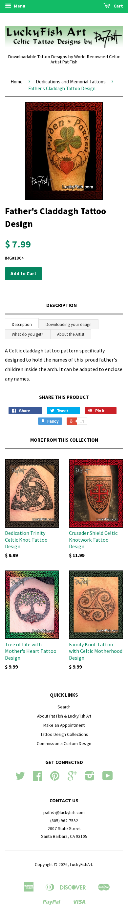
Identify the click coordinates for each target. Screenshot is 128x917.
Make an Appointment (64, 725)
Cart (118, 6)
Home (17, 81)
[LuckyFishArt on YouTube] (107, 778)
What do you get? (27, 334)
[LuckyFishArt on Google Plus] (72, 778)
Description (61, 305)
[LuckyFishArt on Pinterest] (55, 778)
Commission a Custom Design (64, 743)
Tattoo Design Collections (64, 734)
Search (64, 707)
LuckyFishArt (81, 864)
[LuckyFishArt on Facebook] (37, 778)
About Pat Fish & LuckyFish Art (64, 716)
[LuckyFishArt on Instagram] (90, 778)
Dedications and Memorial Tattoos (71, 81)
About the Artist (70, 334)
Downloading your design (69, 324)
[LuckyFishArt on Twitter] (20, 778)
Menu (19, 6)
